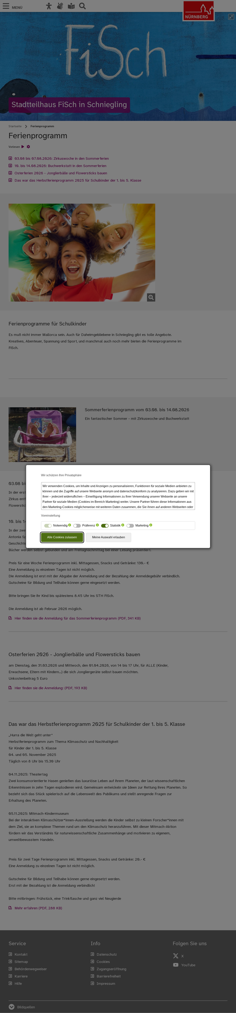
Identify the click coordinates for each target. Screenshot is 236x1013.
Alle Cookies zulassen (62, 537)
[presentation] (69, 525)
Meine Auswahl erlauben (108, 537)
